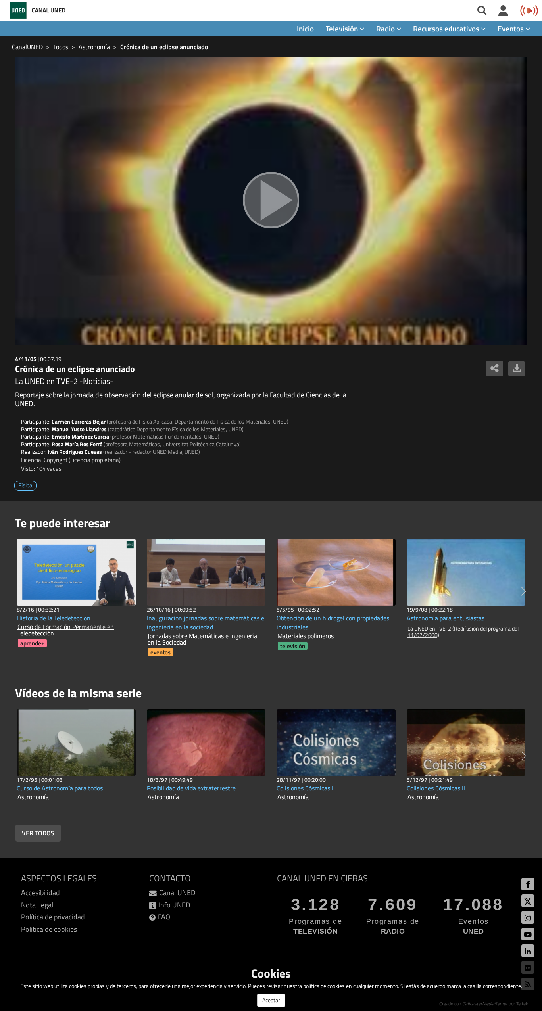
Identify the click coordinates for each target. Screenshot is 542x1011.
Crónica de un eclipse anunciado (164, 47)
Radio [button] (386, 28)
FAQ (164, 916)
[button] (523, 591)
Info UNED (174, 905)
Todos (60, 47)
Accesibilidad (40, 892)
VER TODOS (38, 833)
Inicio (305, 28)
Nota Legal (37, 905)
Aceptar (271, 1000)
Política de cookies (49, 929)
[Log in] (503, 11)
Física (25, 485)
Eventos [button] (511, 28)
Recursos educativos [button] (447, 28)
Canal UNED (177, 892)
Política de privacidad (53, 916)
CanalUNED (27, 47)
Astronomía (94, 47)
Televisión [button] (342, 28)
